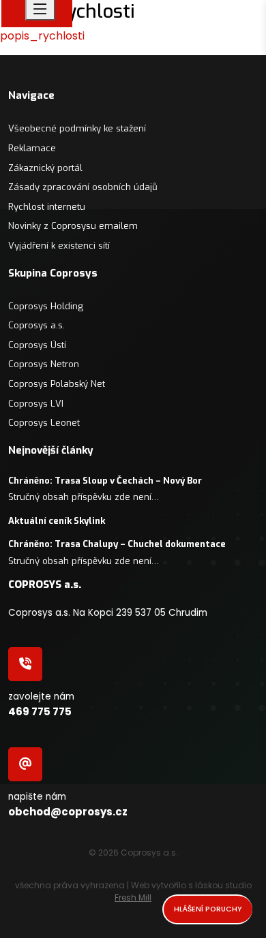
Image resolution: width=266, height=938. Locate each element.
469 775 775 (40, 711)
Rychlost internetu (46, 207)
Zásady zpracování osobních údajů (83, 187)
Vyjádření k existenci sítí (59, 245)
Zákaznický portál (45, 168)
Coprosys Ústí (37, 345)
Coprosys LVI (35, 403)
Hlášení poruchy (208, 909)
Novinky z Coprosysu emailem (73, 226)
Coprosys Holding (45, 306)
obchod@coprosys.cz (68, 811)
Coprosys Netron (43, 364)
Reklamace (32, 148)
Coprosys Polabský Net (56, 384)
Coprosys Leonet (44, 422)
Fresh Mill (133, 897)
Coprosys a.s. (36, 325)
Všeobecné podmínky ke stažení (77, 128)
